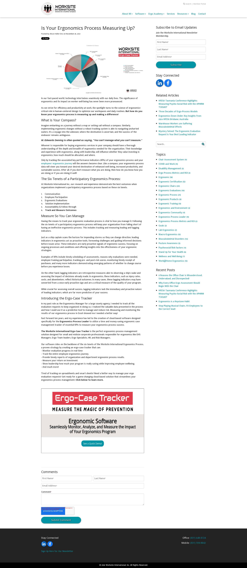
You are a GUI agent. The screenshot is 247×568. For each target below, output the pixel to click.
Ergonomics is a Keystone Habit (174, 301)
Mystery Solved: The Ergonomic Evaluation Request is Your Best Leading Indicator (179, 132)
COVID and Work (168, 164)
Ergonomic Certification (172, 182)
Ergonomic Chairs (169, 186)
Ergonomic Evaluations (172, 191)
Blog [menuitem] (193, 14)
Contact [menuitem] (202, 14)
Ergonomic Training (170, 204)
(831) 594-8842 (198, 542)
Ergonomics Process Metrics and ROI (178, 221)
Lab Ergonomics (168, 230)
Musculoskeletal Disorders (173, 239)
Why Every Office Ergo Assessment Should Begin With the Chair (179, 284)
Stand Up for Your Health (172, 252)
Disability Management (171, 169)
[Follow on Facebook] (168, 83)
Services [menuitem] (171, 14)
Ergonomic (166, 177)
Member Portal (199, 4)
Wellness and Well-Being (172, 256)
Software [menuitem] (139, 14)
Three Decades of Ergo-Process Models (178, 111)
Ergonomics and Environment (174, 208)
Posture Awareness (169, 243)
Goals (163, 226)
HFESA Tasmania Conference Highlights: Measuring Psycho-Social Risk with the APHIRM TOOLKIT (181, 104)
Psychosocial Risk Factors (172, 248)
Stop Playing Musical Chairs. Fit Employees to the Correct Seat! (181, 307)
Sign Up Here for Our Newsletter (57, 551)
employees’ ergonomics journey (57, 163)
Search (188, 4)
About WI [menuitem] (126, 14)
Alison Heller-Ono (56, 33)
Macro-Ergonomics (170, 234)
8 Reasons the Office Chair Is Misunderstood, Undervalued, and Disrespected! (180, 277)
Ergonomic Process (170, 195)
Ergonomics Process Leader (174, 217)
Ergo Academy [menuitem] (155, 14)
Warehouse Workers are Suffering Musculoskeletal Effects (175, 125)
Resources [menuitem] (182, 14)
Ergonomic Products (170, 199)
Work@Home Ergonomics (173, 261)
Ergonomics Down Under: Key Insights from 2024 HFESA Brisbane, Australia (180, 117)
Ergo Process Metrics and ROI (174, 173)
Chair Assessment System (173, 160)
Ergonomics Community (172, 213)
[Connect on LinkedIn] (160, 83)
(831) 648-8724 (198, 537)
